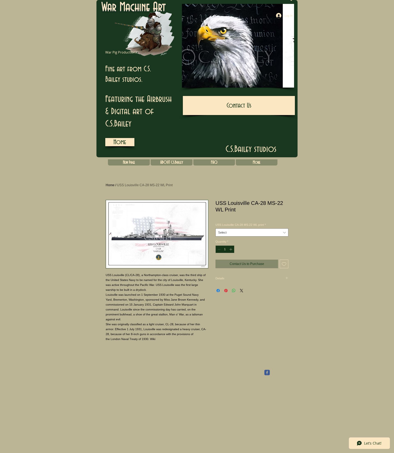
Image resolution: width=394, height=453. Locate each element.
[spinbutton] (225, 249)
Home (110, 185)
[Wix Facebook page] (267, 372)
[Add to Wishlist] (284, 264)
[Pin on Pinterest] (225, 290)
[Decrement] (218, 249)
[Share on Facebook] (218, 290)
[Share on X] (241, 290)
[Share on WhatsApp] (233, 290)
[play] (284, 84)
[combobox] (251, 232)
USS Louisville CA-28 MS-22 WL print (240, 224)
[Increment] (231, 249)
